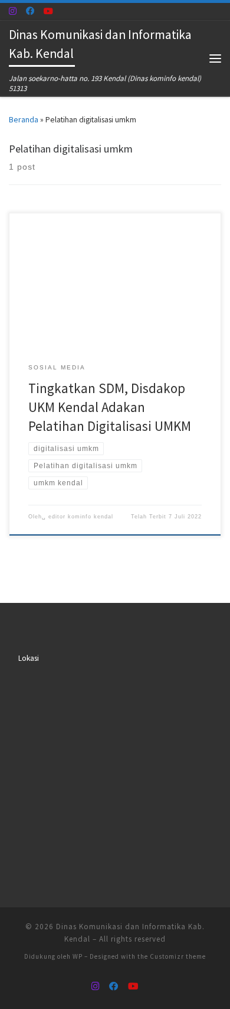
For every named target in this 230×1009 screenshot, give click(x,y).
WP (78, 956)
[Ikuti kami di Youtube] (48, 11)
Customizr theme (178, 956)
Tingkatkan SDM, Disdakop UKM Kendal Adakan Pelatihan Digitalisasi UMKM (109, 406)
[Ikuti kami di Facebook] (30, 11)
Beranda (23, 119)
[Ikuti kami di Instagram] (13, 11)
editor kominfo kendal (80, 517)
